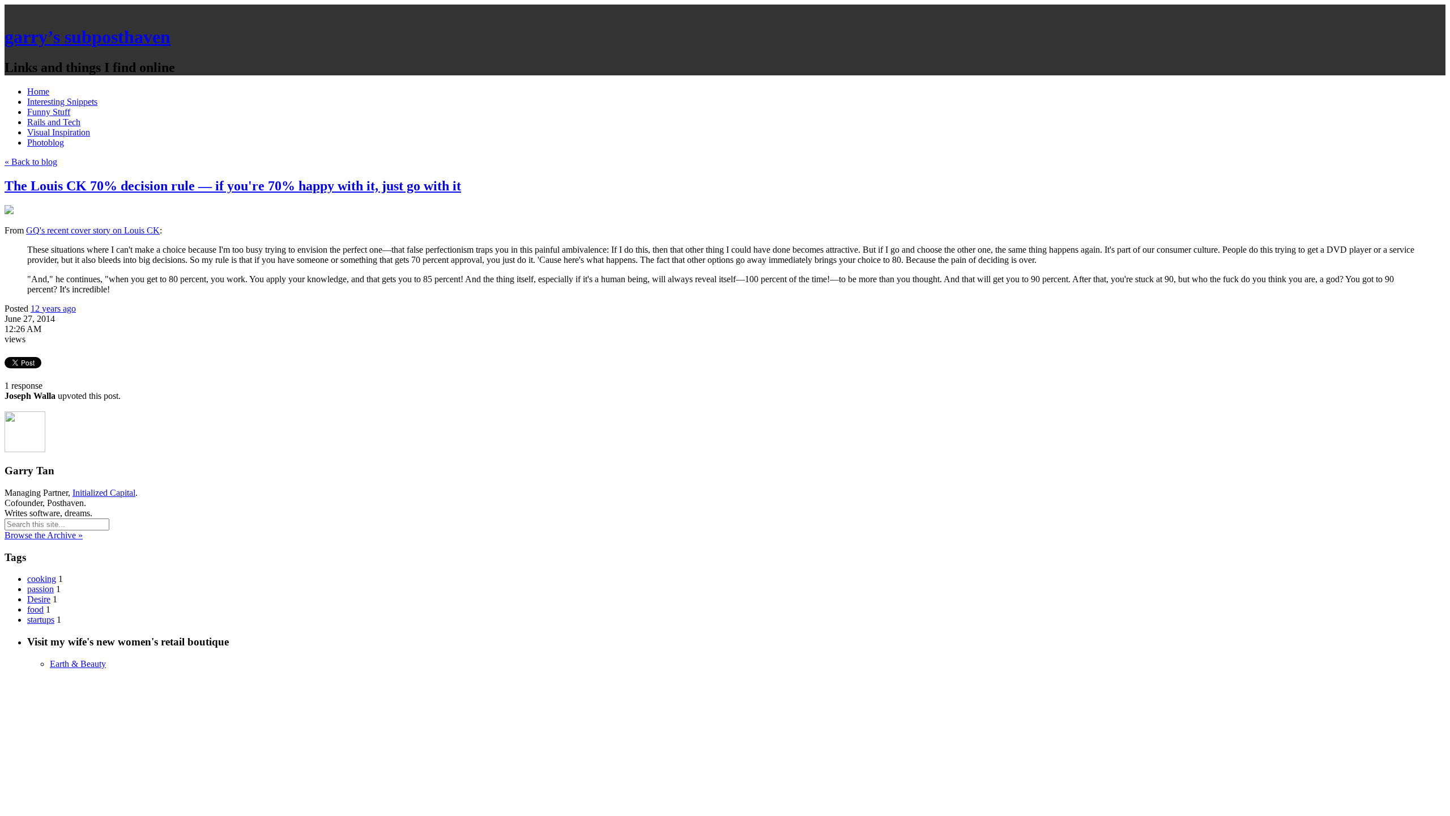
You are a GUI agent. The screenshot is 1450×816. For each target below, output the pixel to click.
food (35, 609)
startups (40, 619)
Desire (38, 599)
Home (38, 91)
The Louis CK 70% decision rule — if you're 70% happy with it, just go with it (233, 185)
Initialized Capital (103, 493)
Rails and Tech (53, 122)
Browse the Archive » (44, 535)
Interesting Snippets (62, 102)
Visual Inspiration (58, 132)
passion (40, 589)
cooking (41, 579)
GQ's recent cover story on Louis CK (93, 230)
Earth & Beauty (78, 664)
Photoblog (45, 142)
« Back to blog (31, 162)
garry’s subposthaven (87, 37)
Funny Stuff (48, 112)
